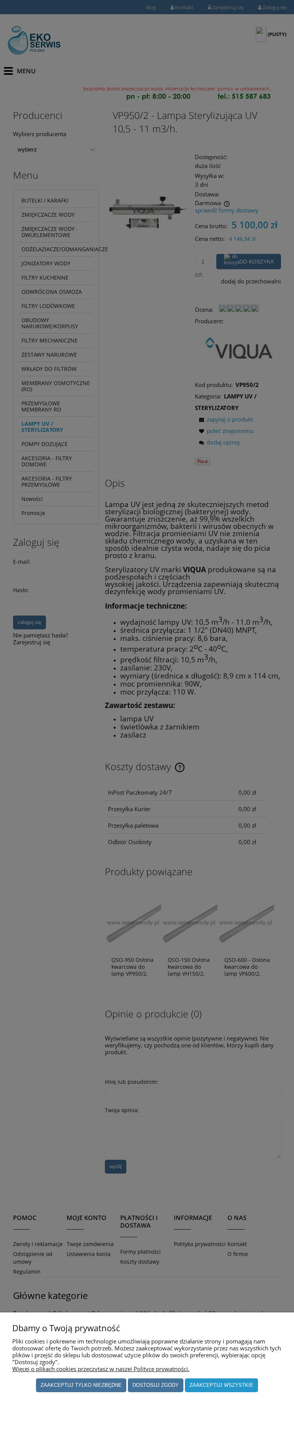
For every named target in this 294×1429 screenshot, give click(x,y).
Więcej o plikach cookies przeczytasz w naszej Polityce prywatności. (100, 1369)
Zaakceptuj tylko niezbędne (81, 1385)
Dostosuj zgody (155, 1385)
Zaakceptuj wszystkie (221, 1385)
